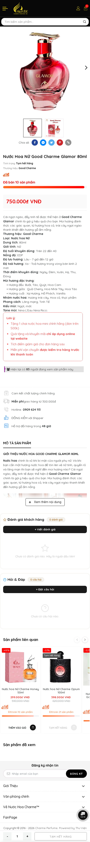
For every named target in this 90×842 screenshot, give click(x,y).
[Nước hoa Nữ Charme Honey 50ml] (20, 667)
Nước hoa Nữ (20, 238)
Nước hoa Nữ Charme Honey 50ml (20, 691)
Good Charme (27, 168)
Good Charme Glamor (65, 474)
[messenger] (43, 142)
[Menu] (5, 8)
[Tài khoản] (78, 8)
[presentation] (3, 67)
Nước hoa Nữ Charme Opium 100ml (61, 691)
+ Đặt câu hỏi (45, 589)
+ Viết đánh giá (45, 529)
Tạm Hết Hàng (61, 836)
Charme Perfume (46, 828)
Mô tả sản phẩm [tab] (17, 443)
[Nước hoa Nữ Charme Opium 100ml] (61, 667)
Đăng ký (76, 773)
